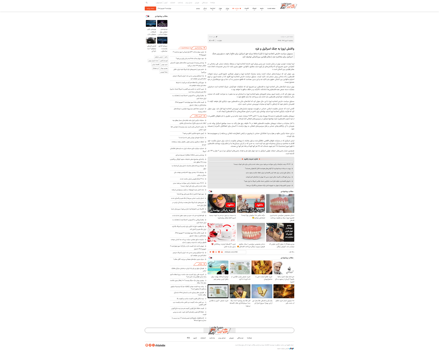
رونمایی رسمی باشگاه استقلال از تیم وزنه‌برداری (190, 155)
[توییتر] (150, 345)
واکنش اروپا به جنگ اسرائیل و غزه (274, 49)
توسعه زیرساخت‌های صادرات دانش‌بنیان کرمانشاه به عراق (189, 167)
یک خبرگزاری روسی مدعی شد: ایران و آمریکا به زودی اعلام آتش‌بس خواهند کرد (189, 254)
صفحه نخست (271, 8)
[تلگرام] (146, 345)
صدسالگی (205, 2)
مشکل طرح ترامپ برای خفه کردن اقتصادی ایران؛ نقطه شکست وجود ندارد (268, 172)
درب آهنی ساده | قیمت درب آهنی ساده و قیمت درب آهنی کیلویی (189, 303)
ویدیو (198, 8)
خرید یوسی (164, 64)
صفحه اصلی (289, 37)
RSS (188, 338)
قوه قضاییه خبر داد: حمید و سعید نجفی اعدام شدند (188, 215)
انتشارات (172, 2)
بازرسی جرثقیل (159, 57)
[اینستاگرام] (153, 345)
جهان (220, 8)
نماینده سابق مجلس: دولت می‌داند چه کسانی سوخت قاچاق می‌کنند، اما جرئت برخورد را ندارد (188, 241)
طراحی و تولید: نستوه (283, 349)
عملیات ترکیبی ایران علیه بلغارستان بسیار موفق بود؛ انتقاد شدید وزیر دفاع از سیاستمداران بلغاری (189, 121)
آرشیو (165, 2)
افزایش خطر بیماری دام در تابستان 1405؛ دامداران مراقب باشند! (190, 293)
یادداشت (180, 2)
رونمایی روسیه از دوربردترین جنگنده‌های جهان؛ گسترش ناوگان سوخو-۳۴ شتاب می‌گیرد (188, 64)
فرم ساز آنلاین (163, 61)
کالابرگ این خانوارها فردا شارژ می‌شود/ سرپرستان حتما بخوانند (188, 210)
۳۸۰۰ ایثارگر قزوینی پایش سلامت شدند (192, 179)
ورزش (227, 8)
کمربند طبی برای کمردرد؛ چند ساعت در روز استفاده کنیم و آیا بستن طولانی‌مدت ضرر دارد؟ (188, 275)
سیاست (236, 8)
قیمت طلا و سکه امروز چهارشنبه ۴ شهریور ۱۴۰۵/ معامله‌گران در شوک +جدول (190, 103)
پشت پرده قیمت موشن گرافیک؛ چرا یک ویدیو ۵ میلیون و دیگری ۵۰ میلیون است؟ (188, 287)
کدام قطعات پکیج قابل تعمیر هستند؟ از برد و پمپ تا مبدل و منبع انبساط (189, 319)
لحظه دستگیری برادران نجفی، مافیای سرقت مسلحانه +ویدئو (189, 143)
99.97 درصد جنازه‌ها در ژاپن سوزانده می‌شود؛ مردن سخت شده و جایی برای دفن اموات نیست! (262, 164)
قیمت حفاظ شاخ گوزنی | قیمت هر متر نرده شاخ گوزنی (187, 308)
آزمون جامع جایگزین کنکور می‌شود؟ (193, 133)
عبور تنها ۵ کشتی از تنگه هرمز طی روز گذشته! (190, 194)
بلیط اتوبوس (163, 72)
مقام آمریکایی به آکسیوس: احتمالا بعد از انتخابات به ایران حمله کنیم (189, 221)
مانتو (166, 57)
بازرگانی (200, 264)
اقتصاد (246, 8)
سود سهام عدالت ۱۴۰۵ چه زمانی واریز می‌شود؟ (190, 58)
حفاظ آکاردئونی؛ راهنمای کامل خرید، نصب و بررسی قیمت (189, 313)
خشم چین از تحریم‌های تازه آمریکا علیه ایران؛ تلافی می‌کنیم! (189, 70)
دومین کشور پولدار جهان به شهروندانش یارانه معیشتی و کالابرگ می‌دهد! (268, 185)
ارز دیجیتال (156, 68)
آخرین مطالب (198, 116)
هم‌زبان (197, 2)
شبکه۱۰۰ (212, 2)
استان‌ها (212, 8)
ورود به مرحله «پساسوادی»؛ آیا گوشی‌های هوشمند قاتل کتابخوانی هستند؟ (268, 168)
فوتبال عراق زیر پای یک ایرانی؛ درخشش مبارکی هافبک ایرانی (188, 269)
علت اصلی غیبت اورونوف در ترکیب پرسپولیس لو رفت (188, 189)
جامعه (262, 8)
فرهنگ (254, 8)
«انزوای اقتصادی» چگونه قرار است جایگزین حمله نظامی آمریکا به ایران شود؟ (267, 181)
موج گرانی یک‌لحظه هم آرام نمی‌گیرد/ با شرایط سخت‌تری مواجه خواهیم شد (191, 84)
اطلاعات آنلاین (288, 5)
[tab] (199, 47)
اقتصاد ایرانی (155, 64)
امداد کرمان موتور (153, 61)
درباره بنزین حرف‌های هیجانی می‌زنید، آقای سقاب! (188, 259)
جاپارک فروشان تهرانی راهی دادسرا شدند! (191, 137)
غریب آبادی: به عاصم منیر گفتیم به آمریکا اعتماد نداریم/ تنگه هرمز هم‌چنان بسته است (188, 90)
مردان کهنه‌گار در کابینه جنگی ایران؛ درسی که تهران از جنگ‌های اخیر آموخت (268, 177)
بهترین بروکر (164, 68)
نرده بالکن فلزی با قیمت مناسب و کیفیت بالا (190, 298)
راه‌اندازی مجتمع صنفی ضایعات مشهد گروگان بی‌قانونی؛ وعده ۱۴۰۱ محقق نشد (188, 160)
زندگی (205, 8)
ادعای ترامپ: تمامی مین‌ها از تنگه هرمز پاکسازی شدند (187, 198)
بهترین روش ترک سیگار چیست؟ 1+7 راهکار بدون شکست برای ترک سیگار (188, 281)
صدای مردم (189, 2)
